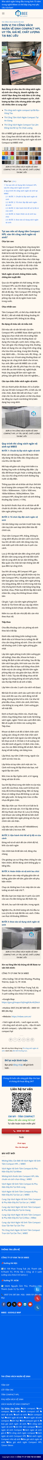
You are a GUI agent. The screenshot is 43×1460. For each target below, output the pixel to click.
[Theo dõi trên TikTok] (9, 1304)
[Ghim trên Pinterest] (28, 1040)
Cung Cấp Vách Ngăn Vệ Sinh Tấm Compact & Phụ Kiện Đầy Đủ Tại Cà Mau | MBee (21, 1216)
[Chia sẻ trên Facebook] (15, 1040)
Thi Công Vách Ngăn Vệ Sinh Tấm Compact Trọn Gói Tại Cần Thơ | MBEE (21, 1232)
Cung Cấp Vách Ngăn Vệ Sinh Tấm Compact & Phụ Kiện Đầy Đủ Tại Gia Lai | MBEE (21, 1201)
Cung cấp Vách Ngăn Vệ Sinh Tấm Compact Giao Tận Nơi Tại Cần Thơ (21, 1224)
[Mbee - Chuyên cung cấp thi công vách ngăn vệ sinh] (21, 13)
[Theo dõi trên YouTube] (30, 1304)
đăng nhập (18, 1064)
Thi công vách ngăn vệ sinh (13, 22)
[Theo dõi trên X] (14, 1304)
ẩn (14, 181)
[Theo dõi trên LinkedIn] (24, 1304)
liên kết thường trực (20, 1051)
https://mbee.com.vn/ (21, 1016)
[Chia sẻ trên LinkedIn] (32, 1040)
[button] (3, 13)
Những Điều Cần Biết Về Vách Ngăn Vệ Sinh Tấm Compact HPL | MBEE (21, 1162)
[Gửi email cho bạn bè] (24, 1040)
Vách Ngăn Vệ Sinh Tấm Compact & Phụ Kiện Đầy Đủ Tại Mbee (20, 1170)
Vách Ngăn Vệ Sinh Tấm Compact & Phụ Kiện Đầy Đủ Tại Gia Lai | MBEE (20, 1193)
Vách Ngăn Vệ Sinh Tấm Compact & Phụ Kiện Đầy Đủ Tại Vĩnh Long (20, 1185)
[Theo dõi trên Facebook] (3, 1304)
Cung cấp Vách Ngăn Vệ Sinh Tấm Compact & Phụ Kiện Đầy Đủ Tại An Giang (21, 1209)
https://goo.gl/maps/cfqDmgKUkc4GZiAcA (21, 1002)
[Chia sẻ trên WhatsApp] (11, 1040)
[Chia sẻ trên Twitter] (19, 1040)
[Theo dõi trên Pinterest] (19, 1304)
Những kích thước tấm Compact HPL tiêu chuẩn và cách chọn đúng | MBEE (20, 1178)
